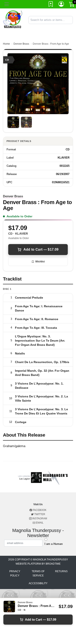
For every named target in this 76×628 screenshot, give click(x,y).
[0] (72, 5)
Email (39, 522)
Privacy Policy (14, 573)
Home (6, 43)
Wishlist (40, 261)
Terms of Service (38, 573)
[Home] (12, 19)
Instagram (39, 518)
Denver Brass (21, 43)
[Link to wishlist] (51, 5)
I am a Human (54, 543)
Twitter (39, 514)
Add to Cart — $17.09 (40, 249)
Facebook (39, 510)
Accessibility (38, 583)
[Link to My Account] (61, 5)
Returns (61, 571)
